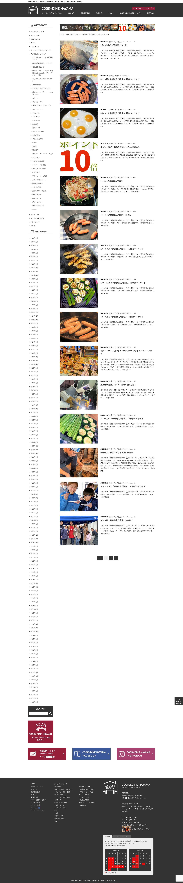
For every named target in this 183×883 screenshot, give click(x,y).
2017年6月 (34, 646)
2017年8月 (34, 639)
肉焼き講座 (36, 172)
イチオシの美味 (37, 139)
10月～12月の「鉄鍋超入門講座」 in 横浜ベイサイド (123, 283)
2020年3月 (34, 524)
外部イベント (36, 194)
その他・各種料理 (38, 161)
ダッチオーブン (37, 102)
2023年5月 (34, 383)
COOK (62, 34)
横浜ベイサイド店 (38, 206)
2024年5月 (34, 338)
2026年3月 (34, 256)
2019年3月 (34, 568)
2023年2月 (34, 394)
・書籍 (56, 810)
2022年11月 (34, 405)
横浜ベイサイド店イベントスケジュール (122, 42)
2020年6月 (34, 513)
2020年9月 (34, 501)
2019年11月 (34, 539)
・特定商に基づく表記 (86, 789)
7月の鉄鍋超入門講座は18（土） (114, 45)
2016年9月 (34, 680)
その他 (34, 209)
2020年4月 (34, 520)
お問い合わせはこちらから (130, 822)
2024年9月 (34, 323)
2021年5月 (34, 472)
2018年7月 (34, 598)
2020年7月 (34, 509)
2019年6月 (34, 557)
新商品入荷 (36, 135)
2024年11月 (34, 316)
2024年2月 (34, 349)
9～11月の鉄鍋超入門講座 (112, 181)
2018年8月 (34, 594)
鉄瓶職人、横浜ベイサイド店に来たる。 (118, 452)
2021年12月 (35, 446)
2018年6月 (34, 602)
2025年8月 (34, 282)
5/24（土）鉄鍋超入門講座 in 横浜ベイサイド (120, 113)
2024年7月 (34, 331)
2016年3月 (34, 702)
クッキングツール (38, 131)
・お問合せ (82, 805)
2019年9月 (34, 546)
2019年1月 (34, 576)
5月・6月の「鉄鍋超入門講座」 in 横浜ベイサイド (122, 419)
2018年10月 (35, 587)
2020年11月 (34, 494)
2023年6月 (34, 379)
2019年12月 (35, 535)
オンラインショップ (37, 810)
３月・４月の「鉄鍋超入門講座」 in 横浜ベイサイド (123, 486)
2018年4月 (34, 609)
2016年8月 (34, 683)
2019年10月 (35, 542)
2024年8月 (34, 327)
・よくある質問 (84, 794)
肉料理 (34, 142)
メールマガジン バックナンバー (41, 50)
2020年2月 (34, 527)
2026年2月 (34, 260)
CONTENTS (35, 46)
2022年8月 (34, 416)
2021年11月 (34, 450)
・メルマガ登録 (84, 797)
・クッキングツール (60, 802)
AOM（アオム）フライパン (41, 105)
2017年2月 (34, 661)
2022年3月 (34, 435)
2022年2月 (34, 438)
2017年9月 (34, 635)
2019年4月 (34, 565)
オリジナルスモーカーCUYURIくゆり (42, 58)
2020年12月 (35, 490)
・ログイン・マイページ (87, 802)
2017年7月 (34, 643)
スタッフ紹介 (35, 35)
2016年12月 (35, 669)
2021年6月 (34, 468)
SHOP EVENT (35, 39)
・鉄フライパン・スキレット (63, 789)
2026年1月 (34, 264)
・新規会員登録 (84, 800)
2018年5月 (34, 605)
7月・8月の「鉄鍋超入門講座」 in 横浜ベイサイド (122, 317)
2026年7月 (34, 242)
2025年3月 (34, 301)
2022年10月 (35, 409)
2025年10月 (35, 275)
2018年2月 (34, 617)
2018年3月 (34, 613)
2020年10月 (35, 498)
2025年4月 (34, 297)
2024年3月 (34, 346)
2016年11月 (34, 672)
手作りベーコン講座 (39, 165)
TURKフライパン (38, 109)
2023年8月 (34, 372)
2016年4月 (34, 698)
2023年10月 (35, 364)
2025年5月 (34, 294)
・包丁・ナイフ (59, 805)
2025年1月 (34, 308)
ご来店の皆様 (36, 187)
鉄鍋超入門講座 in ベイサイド (119, 76)
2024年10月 (35, 320)
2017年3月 (34, 657)
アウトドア (36, 157)
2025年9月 (34, 279)
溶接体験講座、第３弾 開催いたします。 (119, 385)
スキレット (36, 98)
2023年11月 (34, 360)
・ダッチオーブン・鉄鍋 (62, 792)
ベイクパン (36, 117)
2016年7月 (34, 687)
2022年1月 (34, 442)
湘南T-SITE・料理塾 (39, 191)
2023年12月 (35, 357)
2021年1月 (34, 487)
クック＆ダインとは (37, 32)
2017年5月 (34, 650)
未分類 (33, 226)
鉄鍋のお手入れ (37, 183)
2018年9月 (34, 591)
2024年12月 (35, 312)
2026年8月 (34, 238)
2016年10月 (35, 676)
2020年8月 (34, 505)
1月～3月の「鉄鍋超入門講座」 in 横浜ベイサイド (122, 249)
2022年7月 (34, 420)
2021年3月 (34, 479)
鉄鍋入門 (34, 794)
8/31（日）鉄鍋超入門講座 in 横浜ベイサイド (120, 79)
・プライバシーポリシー (87, 792)
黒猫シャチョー (37, 202)
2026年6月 (34, 245)
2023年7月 (34, 375)
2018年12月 (35, 579)
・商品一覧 (57, 786)
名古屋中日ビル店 (38, 67)
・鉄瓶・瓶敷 (58, 794)
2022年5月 (34, 427)
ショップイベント (37, 786)
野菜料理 (35, 150)
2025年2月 (34, 305)
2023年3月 (34, 390)
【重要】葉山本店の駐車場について (133, 798)
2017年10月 (35, 631)
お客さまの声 (35, 222)
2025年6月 (34, 290)
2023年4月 (34, 386)
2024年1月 (34, 353)
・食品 (56, 813)
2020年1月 (34, 531)
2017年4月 (34, 654)
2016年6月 (34, 691)
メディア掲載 (35, 215)
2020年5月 (34, 516)
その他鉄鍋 (36, 120)
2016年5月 (34, 694)
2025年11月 (34, 271)
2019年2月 (34, 572)
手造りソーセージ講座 (39, 176)
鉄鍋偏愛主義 (35, 792)
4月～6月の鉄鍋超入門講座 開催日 (116, 215)
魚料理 (34, 146)
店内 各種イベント (39, 180)
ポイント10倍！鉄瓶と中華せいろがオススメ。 (121, 147)
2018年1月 (34, 620)
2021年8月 (34, 461)
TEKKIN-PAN (36, 85)
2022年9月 (34, 412)
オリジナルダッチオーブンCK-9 (42, 80)
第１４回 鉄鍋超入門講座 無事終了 (117, 520)
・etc (55, 821)
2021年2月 (34, 483)
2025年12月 (35, 268)
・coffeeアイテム (59, 808)
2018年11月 (34, 583)
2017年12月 (35, 624)
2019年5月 (34, 561)
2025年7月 (34, 286)
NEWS (33, 43)
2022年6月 (34, 424)
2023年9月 (34, 368)
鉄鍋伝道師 (35, 797)
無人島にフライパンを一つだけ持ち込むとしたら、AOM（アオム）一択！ (42, 73)
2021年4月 (34, 475)
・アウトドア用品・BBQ (62, 797)
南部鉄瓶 (35, 124)
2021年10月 (35, 453)
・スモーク (57, 800)
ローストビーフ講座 (39, 168)
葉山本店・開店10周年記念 (41, 88)
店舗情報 (34, 789)
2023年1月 (34, 398)
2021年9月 (34, 457)
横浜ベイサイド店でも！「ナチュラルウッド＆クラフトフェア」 (126, 352)
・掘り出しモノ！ (60, 818)
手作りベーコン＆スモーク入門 (42, 154)
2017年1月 (34, 665)
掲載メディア (36, 198)
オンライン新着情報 (37, 218)
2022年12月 (35, 401)
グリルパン (36, 113)
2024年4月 (34, 342)
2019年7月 (34, 553)
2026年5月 (34, 249)
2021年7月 (34, 464)
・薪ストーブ (58, 816)
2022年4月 (34, 431)
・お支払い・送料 (85, 786)
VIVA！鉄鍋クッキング (73, 34)
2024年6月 (34, 334)
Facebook (34, 808)
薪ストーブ (36, 128)
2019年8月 (34, 550)
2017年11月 (34, 628)
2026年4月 (34, 253)
